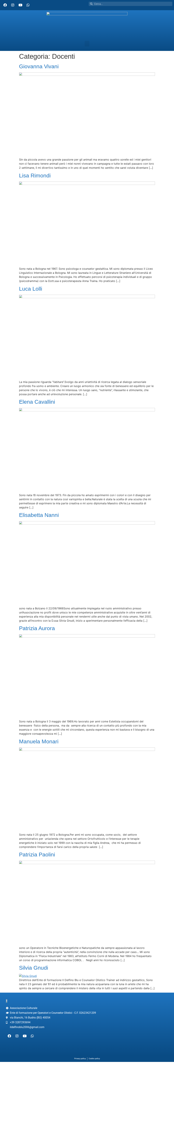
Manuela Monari (38, 741)
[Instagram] (12, 5)
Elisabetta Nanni (39, 515)
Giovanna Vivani (39, 66)
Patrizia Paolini (37, 854)
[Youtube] (20, 5)
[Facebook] (5, 5)
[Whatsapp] (28, 5)
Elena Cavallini (37, 402)
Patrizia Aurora (37, 628)
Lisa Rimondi (35, 175)
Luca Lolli (30, 289)
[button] (87, 43)
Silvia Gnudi (33, 968)
